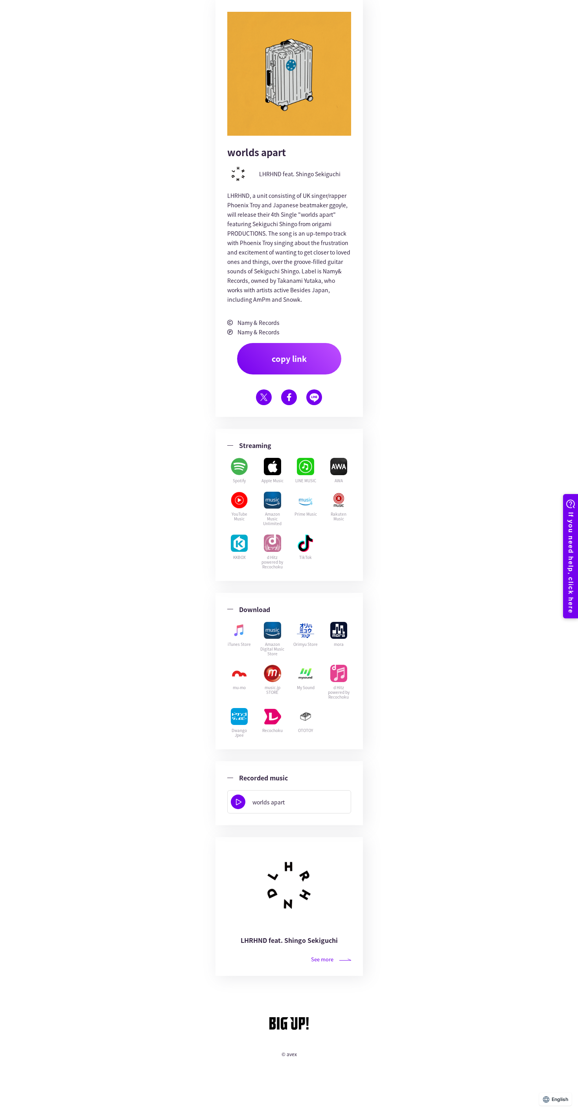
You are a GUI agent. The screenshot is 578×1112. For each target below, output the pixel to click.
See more (322, 959)
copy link (289, 358)
